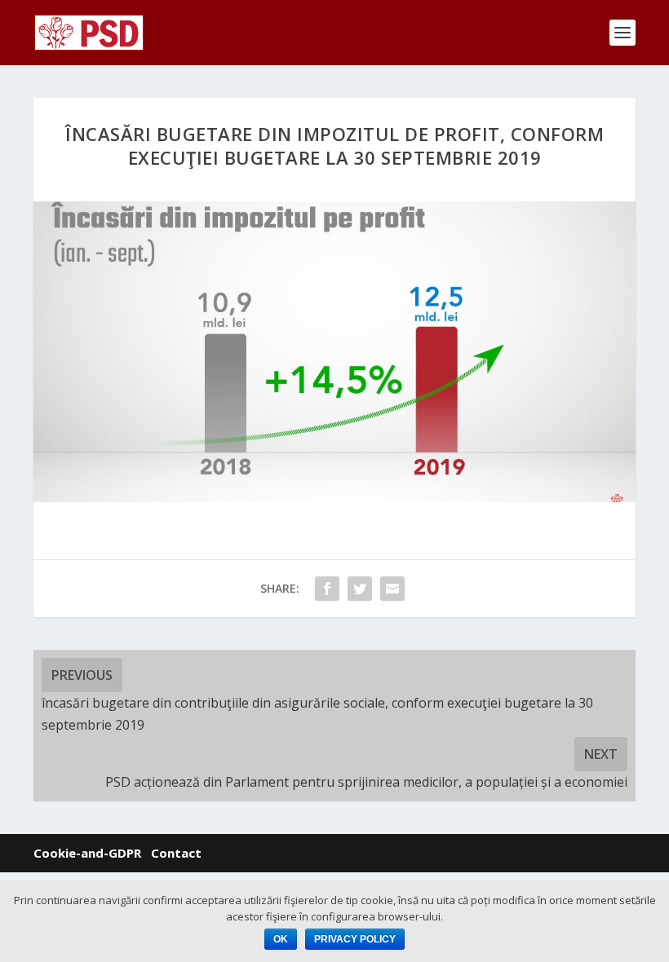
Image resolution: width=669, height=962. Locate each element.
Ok (280, 939)
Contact (176, 853)
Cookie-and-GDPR (87, 853)
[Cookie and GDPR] (146, 853)
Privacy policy (355, 939)
